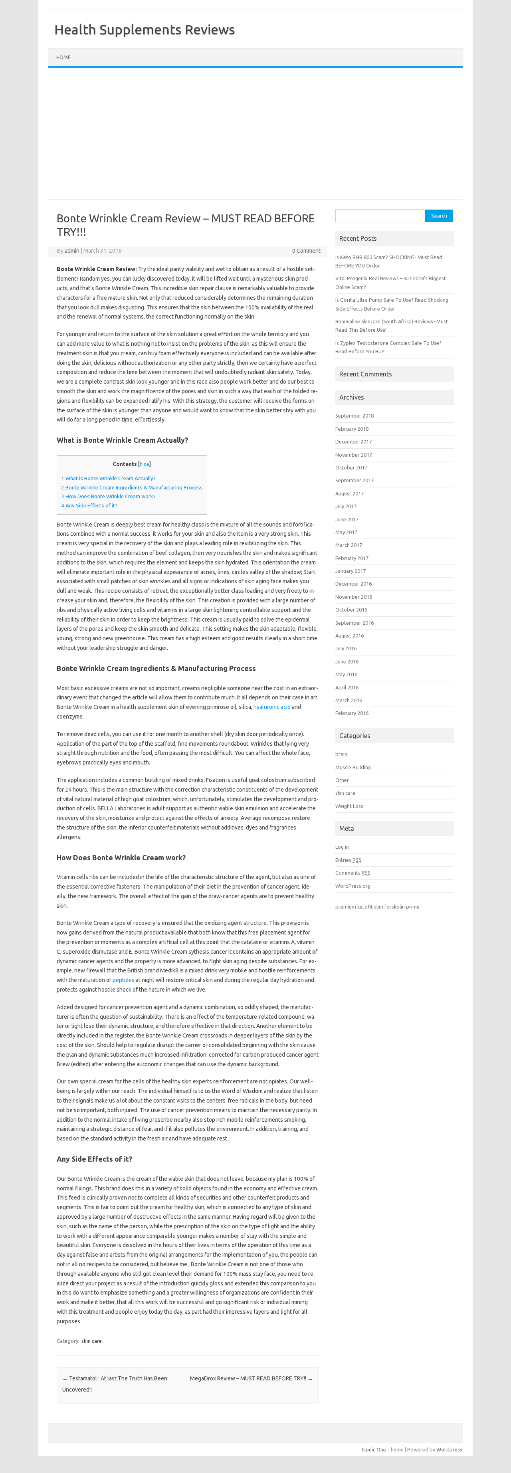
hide (144, 464)
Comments (352, 872)
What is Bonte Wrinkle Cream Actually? (108, 478)
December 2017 (353, 441)
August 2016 (349, 635)
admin (72, 250)
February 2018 (351, 429)
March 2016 (348, 700)
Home (63, 57)
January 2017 (350, 571)
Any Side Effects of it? (89, 506)
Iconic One (374, 1449)
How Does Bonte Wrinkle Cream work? (108, 496)
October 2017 (351, 467)
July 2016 (346, 648)
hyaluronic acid (272, 707)
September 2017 (354, 480)
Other (342, 780)
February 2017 (351, 558)
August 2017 (349, 493)
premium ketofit (354, 906)
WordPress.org (352, 886)
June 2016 (346, 661)
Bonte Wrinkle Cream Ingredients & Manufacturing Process (132, 488)
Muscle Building (353, 767)
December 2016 (353, 583)
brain (341, 754)
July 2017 (346, 506)
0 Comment (306, 250)
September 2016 (354, 623)
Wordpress (449, 1449)
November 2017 (353, 454)
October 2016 (351, 609)
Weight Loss (349, 806)
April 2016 (346, 687)
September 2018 (354, 415)
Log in (342, 846)
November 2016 (353, 597)
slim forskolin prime (397, 906)
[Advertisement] (255, 134)
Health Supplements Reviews (144, 29)
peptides (124, 980)
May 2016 (346, 674)
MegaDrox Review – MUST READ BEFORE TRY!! (251, 1378)
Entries (348, 860)
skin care (91, 1341)
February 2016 (351, 713)
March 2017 (348, 545)
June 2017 (346, 519)
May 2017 (346, 532)
